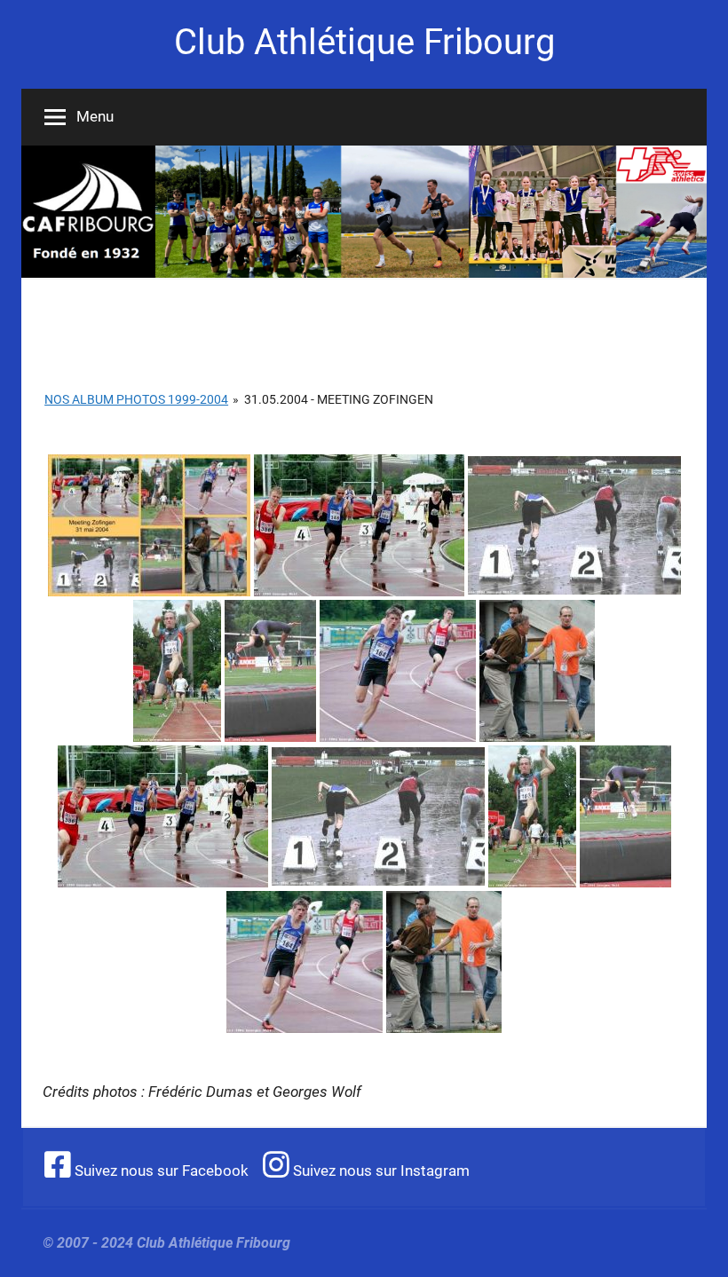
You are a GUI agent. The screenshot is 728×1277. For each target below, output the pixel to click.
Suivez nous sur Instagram (379, 1170)
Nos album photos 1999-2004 (136, 399)
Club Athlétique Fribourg (364, 42)
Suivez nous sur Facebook (160, 1170)
